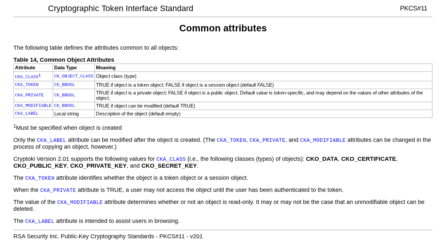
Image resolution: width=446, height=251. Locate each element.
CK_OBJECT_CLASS (73, 76)
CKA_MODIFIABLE (33, 105)
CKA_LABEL (27, 113)
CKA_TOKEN (27, 84)
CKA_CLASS (27, 77)
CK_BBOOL (64, 84)
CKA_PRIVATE (29, 95)
